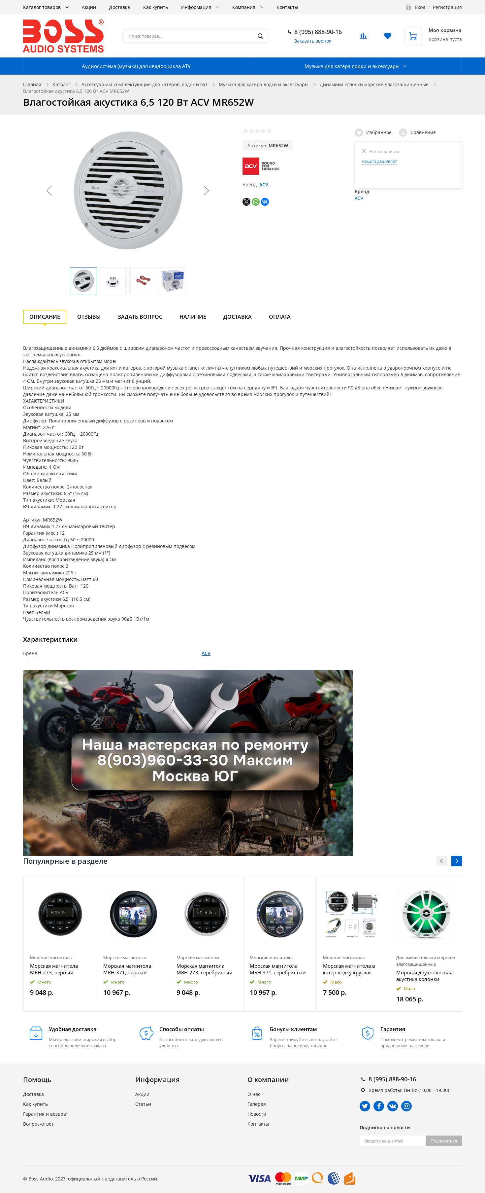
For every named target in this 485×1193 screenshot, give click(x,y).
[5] (269, 130)
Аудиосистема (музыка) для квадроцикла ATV (136, 66)
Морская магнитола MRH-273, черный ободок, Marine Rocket (56, 969)
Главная (32, 84)
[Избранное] (76, 885)
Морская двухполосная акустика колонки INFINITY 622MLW (424, 975)
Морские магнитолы (51, 957)
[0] (363, 38)
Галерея (256, 1104)
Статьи (143, 1104)
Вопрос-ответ (38, 1124)
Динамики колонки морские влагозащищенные (374, 84)
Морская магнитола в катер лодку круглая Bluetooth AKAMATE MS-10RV (351, 969)
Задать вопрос (140, 316)
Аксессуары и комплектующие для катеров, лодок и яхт (144, 84)
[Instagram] (406, 1106)
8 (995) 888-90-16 (318, 32)
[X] (246, 202)
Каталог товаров (42, 7)
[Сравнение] (88, 885)
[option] (60, 944)
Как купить (155, 7)
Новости (256, 1114)
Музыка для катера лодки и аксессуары (352, 66)
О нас (253, 1094)
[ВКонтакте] (265, 202)
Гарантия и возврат (45, 1114)
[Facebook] (378, 1106)
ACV (263, 184)
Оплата (280, 316)
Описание (44, 316)
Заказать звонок (312, 41)
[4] (263, 130)
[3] (257, 130)
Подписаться (444, 1141)
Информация (196, 7)
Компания (244, 7)
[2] (251, 130)
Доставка (119, 7)
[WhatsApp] (256, 202)
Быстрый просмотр (60, 914)
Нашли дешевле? (379, 161)
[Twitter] (365, 1106)
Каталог (61, 84)
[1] (245, 130)
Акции (89, 7)
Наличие (192, 316)
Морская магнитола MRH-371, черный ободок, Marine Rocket (129, 969)
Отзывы (89, 316)
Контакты (287, 7)
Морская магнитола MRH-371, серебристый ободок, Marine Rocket (278, 969)
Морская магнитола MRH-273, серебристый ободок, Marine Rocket (205, 969)
